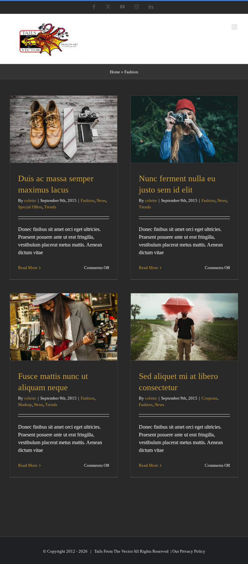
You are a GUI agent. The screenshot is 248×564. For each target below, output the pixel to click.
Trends (50, 206)
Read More (27, 267)
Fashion (88, 200)
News (101, 200)
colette (30, 200)
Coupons (209, 398)
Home (115, 71)
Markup (25, 404)
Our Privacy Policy (188, 551)
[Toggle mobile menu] (235, 27)
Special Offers (30, 206)
